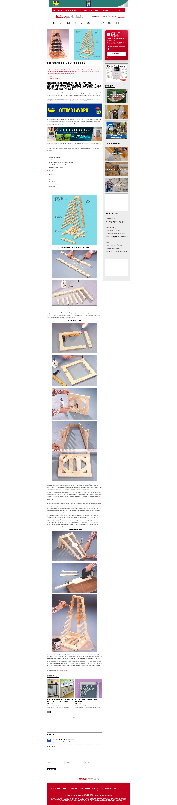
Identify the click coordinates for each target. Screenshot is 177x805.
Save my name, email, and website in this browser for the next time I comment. (66, 766)
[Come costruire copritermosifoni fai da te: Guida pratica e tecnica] (60, 688)
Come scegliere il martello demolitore (116, 184)
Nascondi (79, 67)
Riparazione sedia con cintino (113, 248)
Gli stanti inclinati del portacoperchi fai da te (60, 75)
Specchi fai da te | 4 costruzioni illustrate (86, 700)
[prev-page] (48, 712)
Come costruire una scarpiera (117, 112)
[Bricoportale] (69, 17)
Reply (53, 742)
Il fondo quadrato (54, 76)
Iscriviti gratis (115, 53)
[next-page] (50, 712)
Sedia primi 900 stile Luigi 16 (112, 226)
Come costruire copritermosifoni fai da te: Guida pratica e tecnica (60, 700)
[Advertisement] (74, 725)
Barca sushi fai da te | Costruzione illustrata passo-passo (116, 96)
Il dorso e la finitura (55, 78)
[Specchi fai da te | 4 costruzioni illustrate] (88, 688)
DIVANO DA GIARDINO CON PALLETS (114, 241)
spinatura (85, 497)
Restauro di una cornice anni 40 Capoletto (115, 233)
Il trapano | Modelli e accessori (116, 169)
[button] (121, 10)
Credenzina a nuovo (110, 218)
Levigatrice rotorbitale (116, 154)
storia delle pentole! (62, 670)
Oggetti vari (50, 703)
